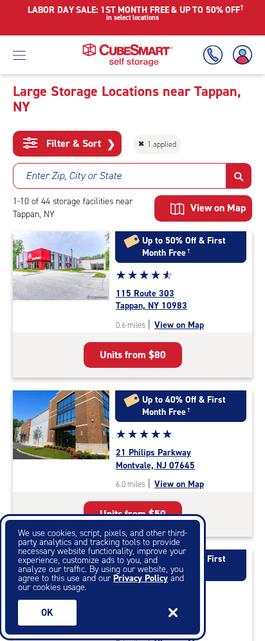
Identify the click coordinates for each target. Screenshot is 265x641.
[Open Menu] (19, 54)
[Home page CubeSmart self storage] (127, 47)
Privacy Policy (140, 578)
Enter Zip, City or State (74, 175)
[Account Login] (240, 55)
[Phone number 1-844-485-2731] (215, 55)
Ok (47, 612)
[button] (238, 176)
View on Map (179, 325)
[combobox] (119, 176)
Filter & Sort (79, 144)
